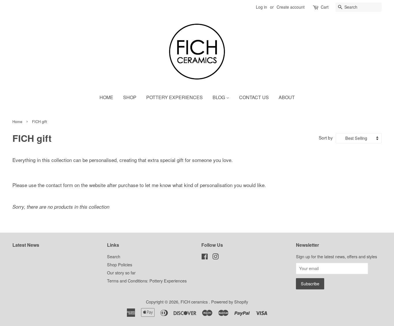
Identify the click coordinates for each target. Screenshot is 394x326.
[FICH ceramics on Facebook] (204, 257)
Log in (261, 7)
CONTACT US (254, 97)
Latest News (25, 245)
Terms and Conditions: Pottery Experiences (147, 281)
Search (113, 256)
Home (17, 121)
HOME (106, 97)
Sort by (326, 137)
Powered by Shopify (229, 302)
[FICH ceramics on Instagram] (215, 257)
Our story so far (121, 273)
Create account (291, 7)
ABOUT (287, 97)
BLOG (219, 97)
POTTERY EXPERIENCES (174, 97)
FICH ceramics (195, 302)
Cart (325, 7)
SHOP (129, 97)
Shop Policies (119, 264)
